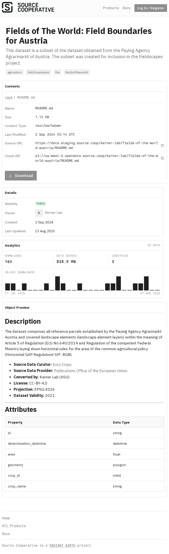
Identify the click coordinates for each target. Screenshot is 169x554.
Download (24, 175)
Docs (126, 8)
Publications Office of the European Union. (91, 370)
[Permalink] (47, 322)
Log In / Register (150, 8)
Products (111, 8)
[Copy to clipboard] (162, 145)
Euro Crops (62, 364)
